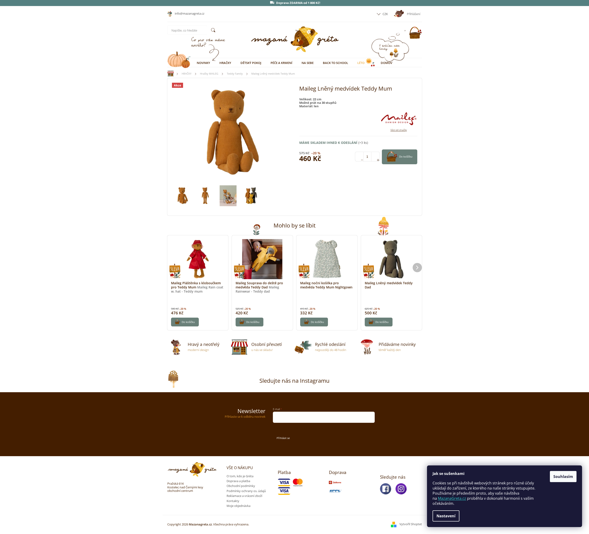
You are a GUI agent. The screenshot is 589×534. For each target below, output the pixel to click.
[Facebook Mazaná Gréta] (387, 488)
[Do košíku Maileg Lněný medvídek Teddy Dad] (379, 322)
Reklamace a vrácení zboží (244, 496)
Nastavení (445, 515)
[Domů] (168, 74)
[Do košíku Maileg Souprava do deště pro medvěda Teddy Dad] (249, 322)
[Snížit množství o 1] (359, 156)
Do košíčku (405, 156)
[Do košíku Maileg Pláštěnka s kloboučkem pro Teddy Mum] (185, 322)
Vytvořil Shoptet (410, 524)
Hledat (213, 30)
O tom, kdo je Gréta (240, 476)
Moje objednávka (238, 506)
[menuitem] (203, 62)
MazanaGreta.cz (452, 498)
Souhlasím (563, 476)
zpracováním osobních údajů (344, 428)
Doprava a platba (238, 481)
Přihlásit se (283, 438)
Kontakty (233, 501)
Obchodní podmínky (241, 486)
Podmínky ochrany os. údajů (246, 491)
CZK (385, 14)
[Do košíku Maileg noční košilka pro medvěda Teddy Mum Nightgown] (314, 322)
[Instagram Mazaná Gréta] (402, 488)
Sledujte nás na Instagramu (294, 380)
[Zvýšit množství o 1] (375, 156)
